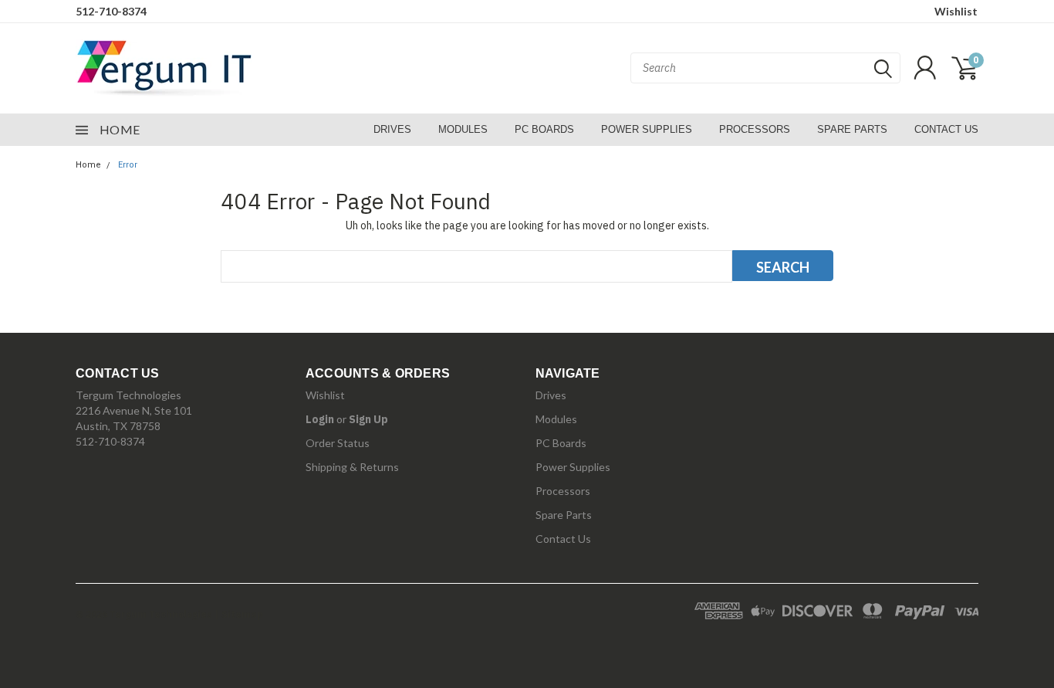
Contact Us (946, 129)
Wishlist (956, 11)
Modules (463, 129)
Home (88, 165)
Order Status (338, 442)
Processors (754, 129)
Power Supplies (646, 129)
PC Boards (544, 129)
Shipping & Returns (352, 466)
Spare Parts (852, 129)
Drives (392, 129)
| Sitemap (239, 614)
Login (320, 419)
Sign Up (368, 419)
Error (127, 165)
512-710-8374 (111, 11)
